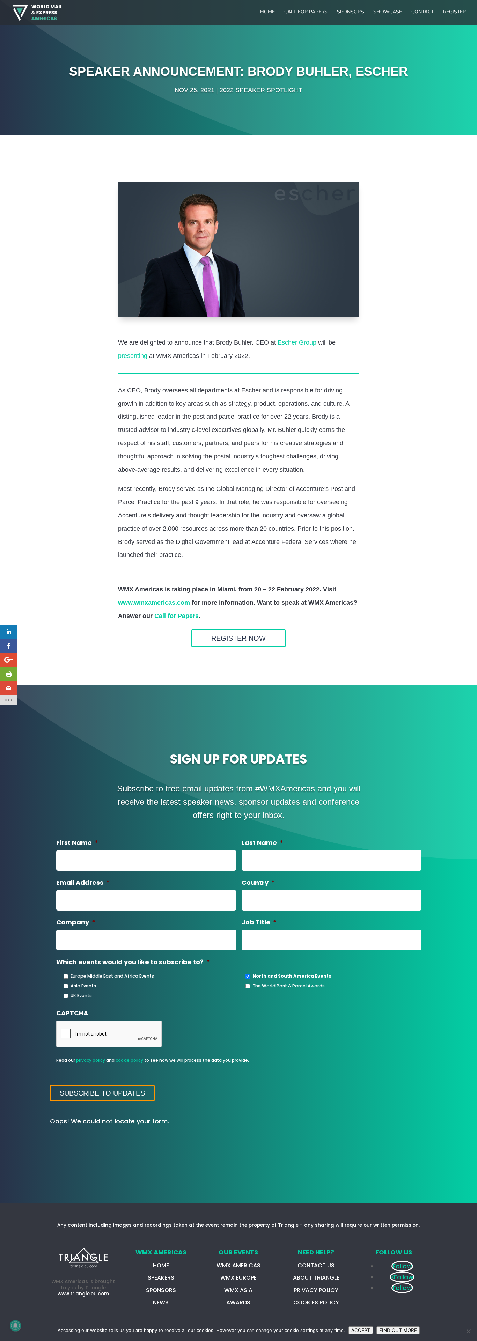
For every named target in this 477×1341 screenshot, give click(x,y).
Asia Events (83, 986)
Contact (422, 12)
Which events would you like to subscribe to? (133, 962)
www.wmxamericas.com (154, 602)
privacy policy (90, 1060)
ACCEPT (360, 1330)
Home (267, 12)
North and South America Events (291, 976)
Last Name (262, 843)
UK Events (81, 996)
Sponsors (350, 12)
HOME (161, 1265)
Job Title (259, 922)
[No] (468, 1331)
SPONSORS (161, 1290)
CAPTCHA (72, 1013)
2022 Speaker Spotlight (261, 90)
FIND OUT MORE (398, 1330)
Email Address (83, 882)
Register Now (238, 638)
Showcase (387, 12)
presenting (132, 355)
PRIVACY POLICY (316, 1290)
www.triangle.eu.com (83, 1293)
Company (75, 922)
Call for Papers (176, 615)
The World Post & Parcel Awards (288, 986)
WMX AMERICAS (238, 1265)
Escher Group (297, 342)
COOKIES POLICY (316, 1302)
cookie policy (129, 1060)
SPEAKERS (161, 1278)
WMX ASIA (238, 1290)
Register (454, 12)
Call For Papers (306, 12)
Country (258, 882)
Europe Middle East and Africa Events (112, 976)
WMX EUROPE (238, 1278)
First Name (77, 843)
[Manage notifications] (15, 1325)
